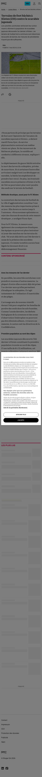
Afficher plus (21, 414)
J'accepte (21, 420)
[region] (21, 388)
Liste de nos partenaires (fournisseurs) (15, 408)
